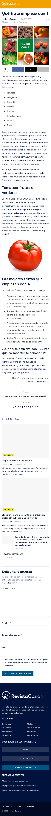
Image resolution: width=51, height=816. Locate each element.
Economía (6, 727)
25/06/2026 (17, 522)
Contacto (30, 807)
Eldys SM (8, 464)
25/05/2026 (8, 558)
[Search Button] (48, 4)
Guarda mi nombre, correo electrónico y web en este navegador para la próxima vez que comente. (26, 662)
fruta (27, 198)
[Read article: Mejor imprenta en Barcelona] (25, 441)
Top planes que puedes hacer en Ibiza (19, 785)
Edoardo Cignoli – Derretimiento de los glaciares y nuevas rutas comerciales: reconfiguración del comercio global (32, 541)
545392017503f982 (13, 554)
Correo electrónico (12, 635)
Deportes (6, 724)
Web (4, 647)
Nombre (6, 623)
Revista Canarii (14, 811)
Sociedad (8, 455)
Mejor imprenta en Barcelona (17, 460)
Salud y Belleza (34, 727)
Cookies (17, 807)
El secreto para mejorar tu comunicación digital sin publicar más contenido (23, 516)
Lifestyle (6, 735)
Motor (30, 724)
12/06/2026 (19, 549)
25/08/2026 (17, 464)
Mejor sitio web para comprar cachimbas (20, 790)
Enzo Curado (10, 19)
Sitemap (5, 807)
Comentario (8, 588)
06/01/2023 (26, 19)
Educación (7, 731)
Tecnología (32, 735)
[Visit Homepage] (13, 4)
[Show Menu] (43, 4)
